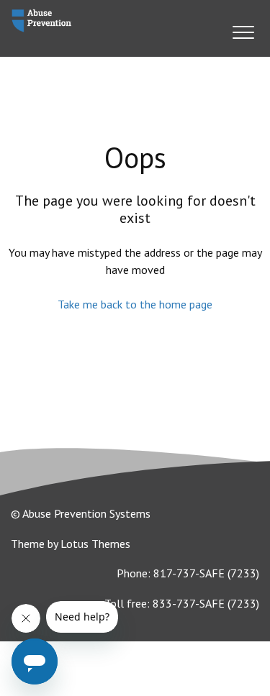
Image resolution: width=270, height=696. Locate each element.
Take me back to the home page (135, 304)
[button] (243, 32)
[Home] (41, 21)
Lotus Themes (95, 543)
